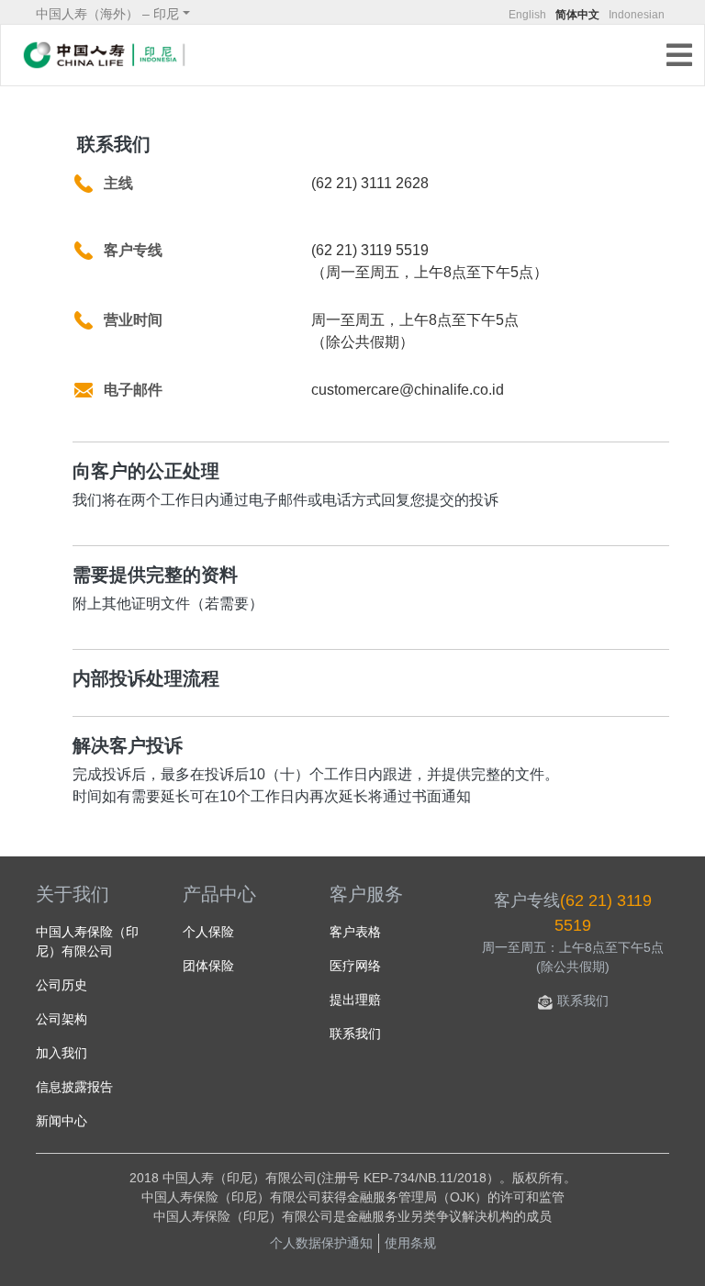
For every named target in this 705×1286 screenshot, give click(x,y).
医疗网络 (355, 965)
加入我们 (61, 1053)
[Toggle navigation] (685, 57)
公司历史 (61, 985)
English (527, 14)
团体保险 (208, 965)
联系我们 (355, 1033)
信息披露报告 (74, 1086)
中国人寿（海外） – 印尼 (107, 13)
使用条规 (410, 1243)
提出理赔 (355, 999)
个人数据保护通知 (321, 1243)
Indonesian (637, 14)
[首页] (104, 55)
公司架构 (61, 1019)
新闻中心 (61, 1120)
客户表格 (355, 931)
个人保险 (208, 931)
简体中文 (577, 14)
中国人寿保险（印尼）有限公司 (87, 941)
